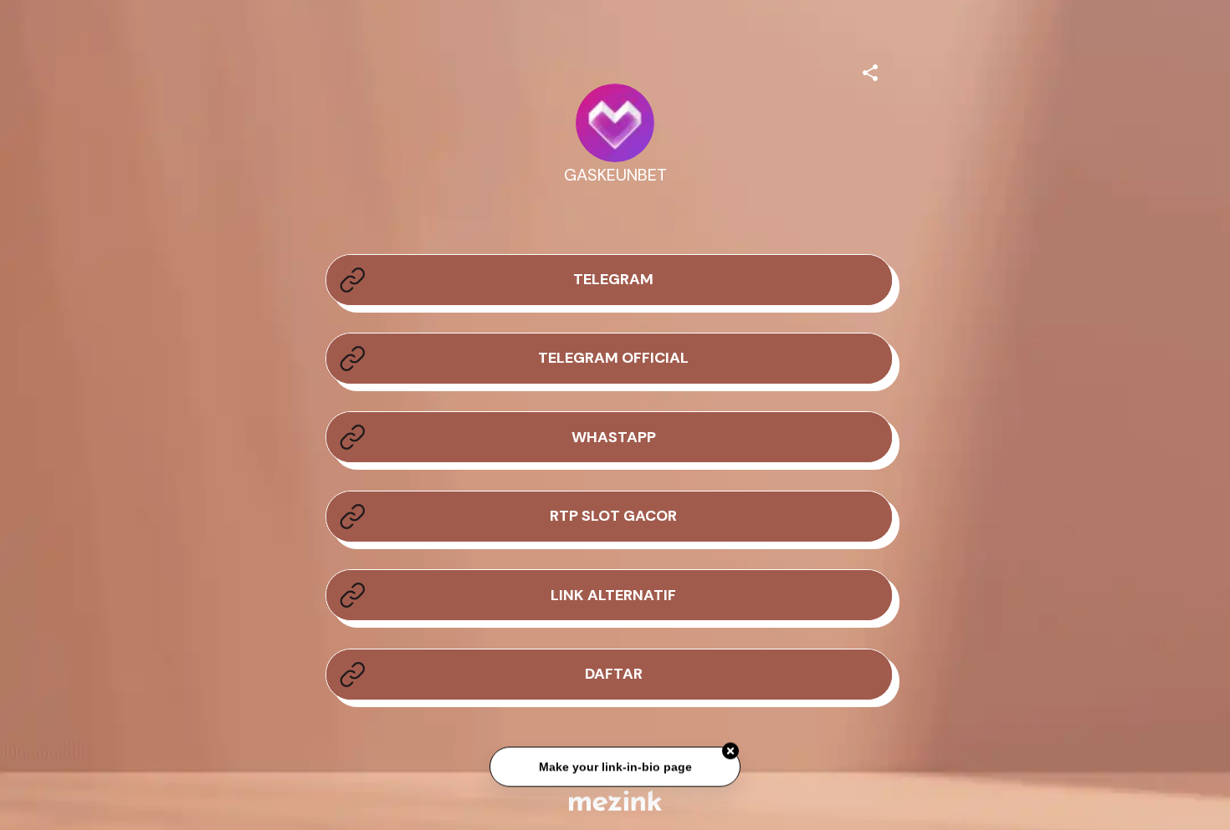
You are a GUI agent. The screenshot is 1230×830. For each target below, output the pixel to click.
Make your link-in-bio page (614, 767)
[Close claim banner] (730, 751)
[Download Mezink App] (615, 800)
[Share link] (870, 70)
